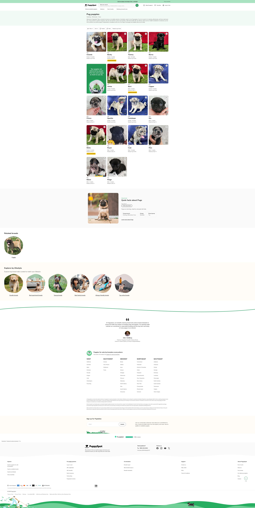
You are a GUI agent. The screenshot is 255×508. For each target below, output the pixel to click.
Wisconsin (122, 392)
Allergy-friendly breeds (102, 295)
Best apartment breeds (35, 295)
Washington (89, 381)
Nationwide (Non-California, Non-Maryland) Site (60, 494)
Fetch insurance (70, 473)
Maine (138, 370)
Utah (88, 378)
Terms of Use (10, 494)
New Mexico (106, 364)
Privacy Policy (18, 494)
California (89, 362)
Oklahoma (105, 367)
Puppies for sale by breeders (12, 441)
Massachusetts (140, 375)
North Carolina (157, 381)
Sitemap (24, 494)
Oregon (88, 375)
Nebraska (122, 381)
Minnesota (122, 375)
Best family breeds (80, 295)
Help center (183, 467)
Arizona (105, 362)
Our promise (240, 470)
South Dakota (123, 389)
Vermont (139, 392)
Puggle (14, 257)
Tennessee (156, 386)
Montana (89, 370)
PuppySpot (4, 441)
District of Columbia (141, 367)
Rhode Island (140, 389)
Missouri (122, 378)
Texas (104, 370)
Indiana (121, 364)
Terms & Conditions (185, 473)
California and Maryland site (42, 494)
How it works (110, 9)
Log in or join (69, 464)
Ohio (121, 386)
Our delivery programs (243, 473)
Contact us (183, 464)
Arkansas (156, 364)
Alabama (156, 362)
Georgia (155, 370)
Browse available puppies (91, 9)
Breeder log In (127, 464)
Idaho (88, 367)
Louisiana (156, 375)
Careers (239, 478)
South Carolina (157, 383)
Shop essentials (10, 474)
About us (102, 9)
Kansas (122, 370)
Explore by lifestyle (11, 471)
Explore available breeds (12, 469)
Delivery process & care (122, 9)
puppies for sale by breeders (113, 354)
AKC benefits (70, 470)
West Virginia (157, 392)
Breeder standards (128, 470)
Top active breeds (124, 295)
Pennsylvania (140, 386)
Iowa (121, 367)
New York (139, 383)
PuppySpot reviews (71, 478)
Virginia (155, 389)
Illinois (121, 362)
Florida (155, 367)
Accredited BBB (31, 494)
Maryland (139, 372)
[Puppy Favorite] (104, 34)
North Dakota (123, 383)
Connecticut (139, 362)
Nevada (88, 372)
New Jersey (139, 381)
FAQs (182, 470)
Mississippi (156, 378)
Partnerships (69, 476)
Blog (239, 476)
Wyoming (89, 383)
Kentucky (156, 372)
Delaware (139, 364)
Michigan (122, 372)
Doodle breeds (13, 295)
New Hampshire (140, 378)
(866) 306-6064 (144, 448)
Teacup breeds (58, 295)
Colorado (89, 364)
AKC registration (70, 467)
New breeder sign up (128, 467)
